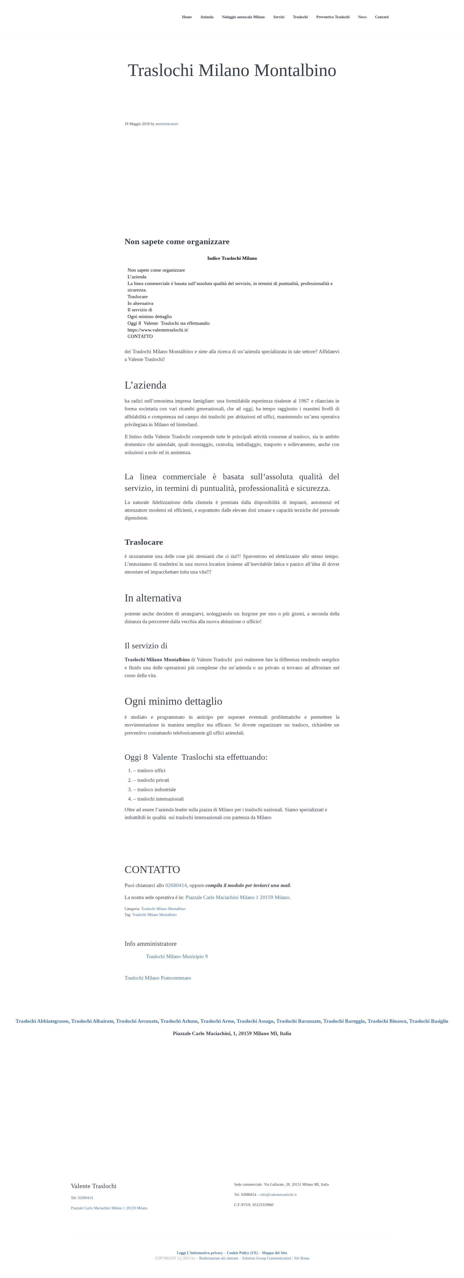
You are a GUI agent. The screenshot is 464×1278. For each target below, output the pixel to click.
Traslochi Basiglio (428, 1021)
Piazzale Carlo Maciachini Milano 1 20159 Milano (237, 897)
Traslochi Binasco (387, 1021)
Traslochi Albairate (92, 1021)
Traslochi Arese (217, 1021)
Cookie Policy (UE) (242, 1253)
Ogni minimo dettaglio (150, 316)
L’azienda (137, 276)
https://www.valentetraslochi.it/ (158, 330)
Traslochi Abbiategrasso (42, 1021)
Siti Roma (301, 1258)
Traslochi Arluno (179, 1021)
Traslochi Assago (255, 1021)
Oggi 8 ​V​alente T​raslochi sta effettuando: (169, 323)
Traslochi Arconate (137, 1021)
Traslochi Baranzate (298, 1021)
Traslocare (138, 296)
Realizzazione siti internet (218, 1258)
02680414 (176, 885)
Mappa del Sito (274, 1253)
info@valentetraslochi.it (278, 1195)
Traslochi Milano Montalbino (163, 909)
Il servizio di (140, 309)
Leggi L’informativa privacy (200, 1253)
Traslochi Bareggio (344, 1021)
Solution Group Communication (266, 1258)
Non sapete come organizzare (156, 270)
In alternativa (140, 303)
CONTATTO (140, 336)
